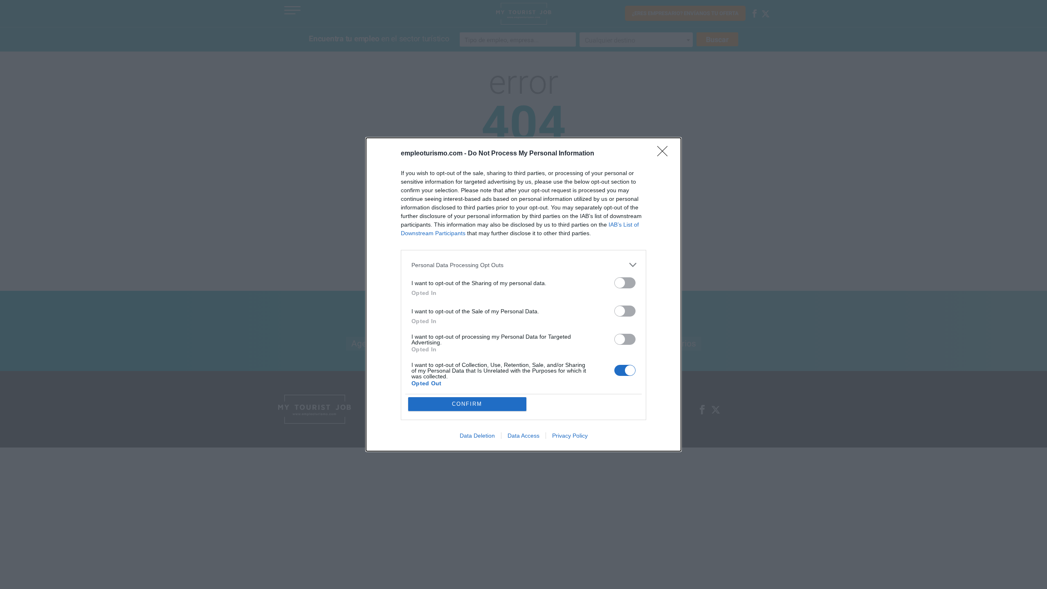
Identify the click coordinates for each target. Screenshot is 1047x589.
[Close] (665, 154)
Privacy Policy (570, 435)
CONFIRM (467, 404)
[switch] (625, 282)
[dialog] (523, 294)
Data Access (523, 435)
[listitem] (523, 265)
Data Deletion (477, 435)
